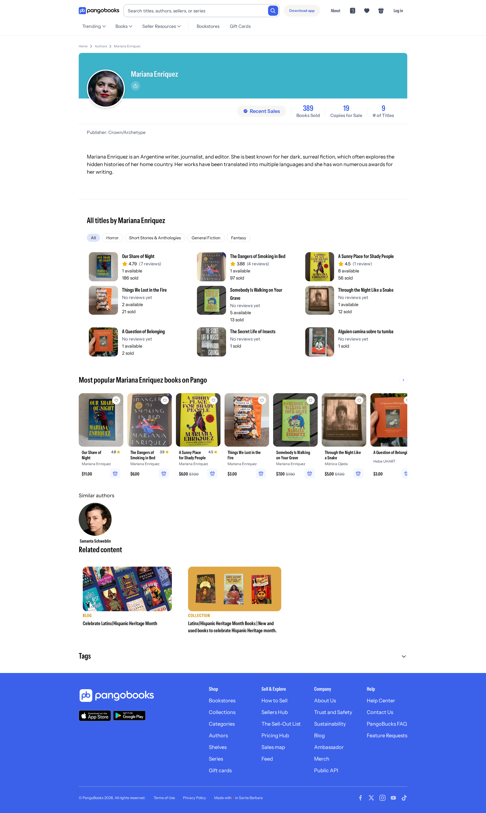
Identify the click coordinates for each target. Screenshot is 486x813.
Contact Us (380, 712)
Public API (326, 770)
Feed (267, 759)
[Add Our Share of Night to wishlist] (116, 400)
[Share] (135, 85)
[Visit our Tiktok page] (404, 798)
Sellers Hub (274, 712)
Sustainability (330, 724)
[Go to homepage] (99, 10)
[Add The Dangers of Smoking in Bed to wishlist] (165, 400)
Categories (222, 724)
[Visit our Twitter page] (371, 798)
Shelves (218, 747)
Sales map (273, 747)
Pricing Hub (275, 735)
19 (346, 108)
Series (216, 759)
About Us (325, 701)
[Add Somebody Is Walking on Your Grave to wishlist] (311, 400)
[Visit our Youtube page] (393, 798)
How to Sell (274, 701)
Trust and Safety (333, 712)
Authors (101, 46)
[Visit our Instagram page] (382, 798)
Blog (319, 735)
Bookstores (208, 26)
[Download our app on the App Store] (95, 715)
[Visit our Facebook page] (360, 798)
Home (83, 46)
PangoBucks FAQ (387, 724)
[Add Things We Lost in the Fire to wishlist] (262, 400)
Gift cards (220, 770)
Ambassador (329, 747)
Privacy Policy (194, 798)
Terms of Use (164, 798)
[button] (243, 656)
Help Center (381, 701)
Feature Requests (387, 735)
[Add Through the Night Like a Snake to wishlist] (359, 400)
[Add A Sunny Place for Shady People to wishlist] (213, 400)
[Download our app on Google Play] (129, 715)
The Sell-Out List (281, 724)
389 (308, 108)
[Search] (273, 11)
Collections (222, 712)
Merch (321, 759)
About (335, 10)
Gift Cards (240, 26)
